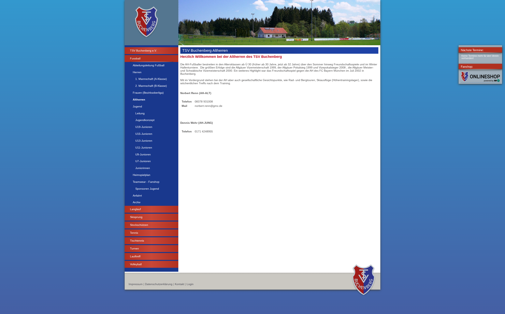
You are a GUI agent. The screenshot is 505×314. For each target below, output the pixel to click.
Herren (137, 72)
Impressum (136, 284)
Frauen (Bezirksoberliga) (148, 92)
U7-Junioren (143, 161)
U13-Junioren (143, 140)
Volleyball (136, 264)
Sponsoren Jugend (147, 188)
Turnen (134, 248)
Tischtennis (137, 240)
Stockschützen (139, 224)
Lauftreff (135, 256)
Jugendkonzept (144, 120)
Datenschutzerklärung (158, 284)
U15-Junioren (143, 133)
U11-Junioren (143, 147)
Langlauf (135, 209)
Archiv (136, 202)
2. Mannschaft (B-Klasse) (151, 85)
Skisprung (136, 217)
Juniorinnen (142, 168)
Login (190, 284)
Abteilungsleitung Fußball (148, 65)
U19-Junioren (143, 126)
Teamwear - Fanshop (146, 181)
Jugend (137, 106)
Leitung (140, 113)
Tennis (134, 232)
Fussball (135, 58)
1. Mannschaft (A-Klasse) (151, 78)
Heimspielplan (141, 174)
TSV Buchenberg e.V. (143, 50)
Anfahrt (137, 195)
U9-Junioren (143, 154)
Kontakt (179, 284)
